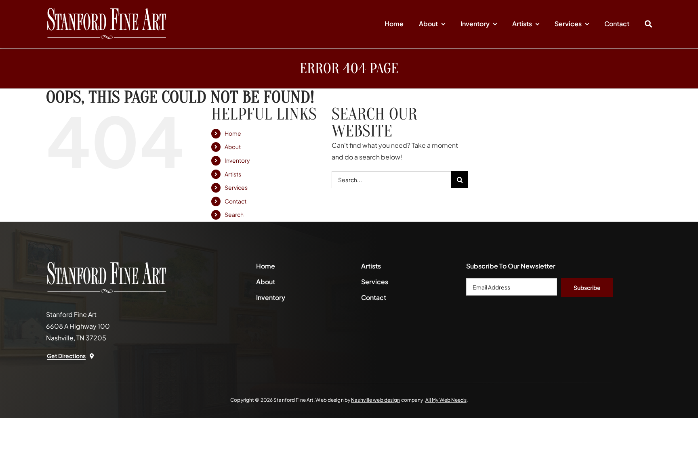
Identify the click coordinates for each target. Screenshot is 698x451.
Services (236, 187)
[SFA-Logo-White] (106, 11)
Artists (233, 174)
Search (234, 214)
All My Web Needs (446, 400)
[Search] (648, 24)
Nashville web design (375, 400)
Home (233, 133)
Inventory (237, 160)
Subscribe (587, 287)
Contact (235, 201)
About (233, 146)
